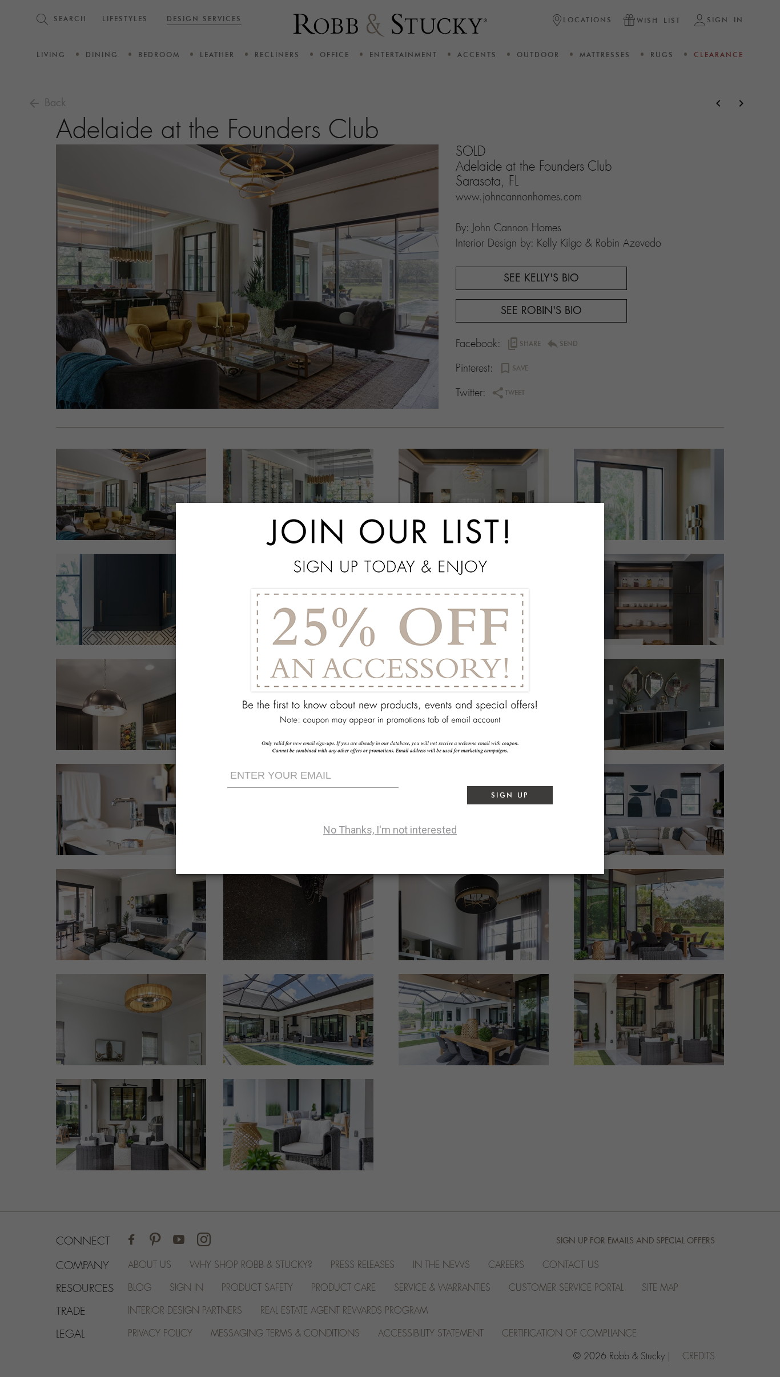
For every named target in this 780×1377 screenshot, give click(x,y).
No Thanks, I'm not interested (390, 830)
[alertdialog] (390, 688)
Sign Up (510, 795)
